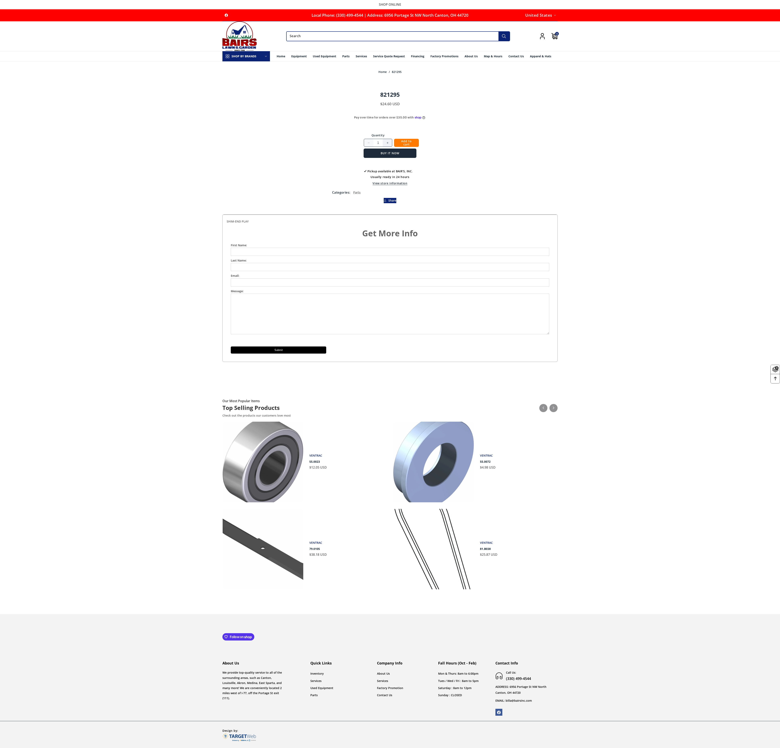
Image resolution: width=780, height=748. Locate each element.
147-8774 (315, 549)
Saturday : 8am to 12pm (454, 688)
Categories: (341, 192)
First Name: (239, 245)
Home (382, 72)
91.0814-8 (486, 549)
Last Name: (239, 260)
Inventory (317, 674)
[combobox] (398, 36)
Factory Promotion (390, 688)
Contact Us (384, 695)
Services (316, 681)
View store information (390, 183)
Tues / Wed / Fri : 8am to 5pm (458, 681)
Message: (237, 291)
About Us (383, 674)
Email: (235, 276)
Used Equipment (321, 688)
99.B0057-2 (316, 462)
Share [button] (392, 201)
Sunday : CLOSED (450, 695)
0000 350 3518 (489, 462)
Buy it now (390, 153)
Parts (357, 192)
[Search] (504, 36)
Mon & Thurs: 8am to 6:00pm (458, 674)
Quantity (378, 135)
